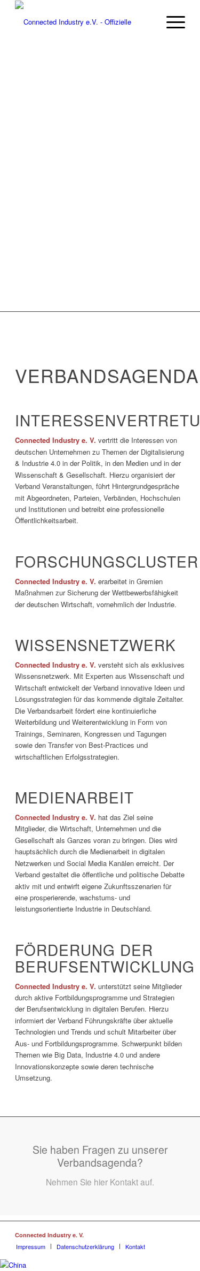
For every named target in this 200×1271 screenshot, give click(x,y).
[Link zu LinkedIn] (145, 1235)
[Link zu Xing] (129, 1235)
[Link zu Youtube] (177, 1235)
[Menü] (170, 22)
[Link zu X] (161, 1235)
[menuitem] (170, 22)
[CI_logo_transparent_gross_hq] (83, 22)
